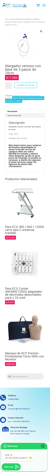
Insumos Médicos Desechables (21, 19)
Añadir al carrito (26, 85)
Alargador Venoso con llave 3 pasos (26, 95)
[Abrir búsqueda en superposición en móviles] (25, 376)
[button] (41, 31)
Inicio (7, 19)
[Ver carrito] (38, 5)
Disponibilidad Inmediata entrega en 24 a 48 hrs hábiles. (24, 99)
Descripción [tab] (12, 111)
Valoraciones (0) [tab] (14, 115)
